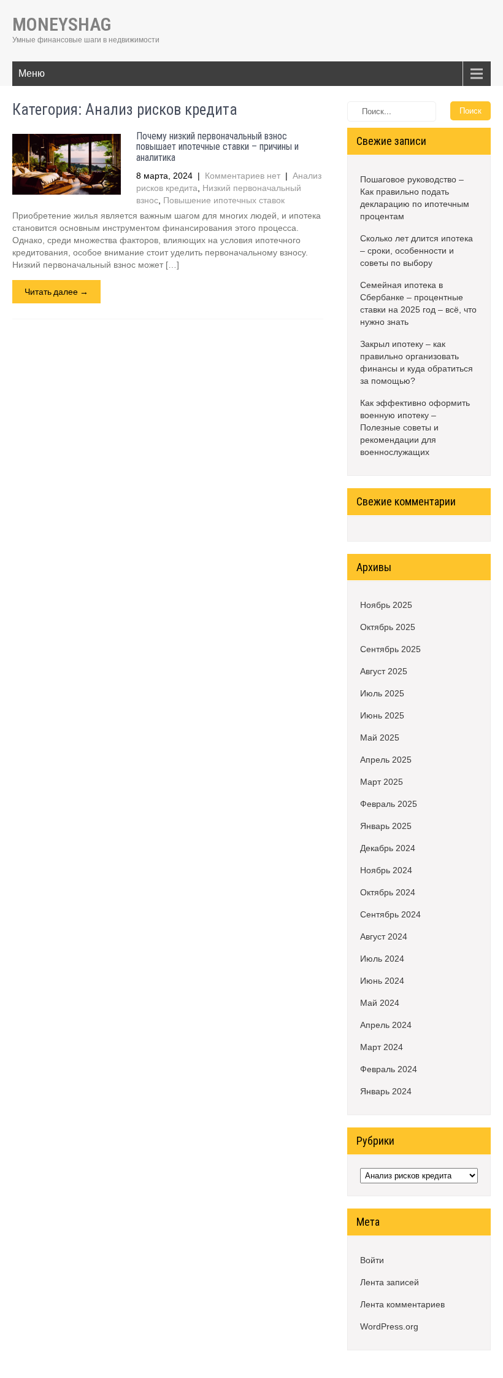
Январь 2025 (386, 826)
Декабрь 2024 (387, 848)
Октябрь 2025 (387, 627)
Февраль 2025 (388, 804)
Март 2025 (381, 782)
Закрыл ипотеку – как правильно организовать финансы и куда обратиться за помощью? (416, 362)
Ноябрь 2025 (386, 605)
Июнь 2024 (382, 981)
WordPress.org (389, 1326)
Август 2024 (383, 936)
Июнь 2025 (382, 715)
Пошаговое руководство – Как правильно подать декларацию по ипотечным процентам (414, 197)
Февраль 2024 (388, 1069)
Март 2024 (381, 1047)
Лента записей (389, 1282)
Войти (372, 1260)
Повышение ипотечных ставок (224, 200)
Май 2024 (379, 1003)
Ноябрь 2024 (386, 870)
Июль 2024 (382, 958)
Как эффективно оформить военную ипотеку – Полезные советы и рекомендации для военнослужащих (415, 427)
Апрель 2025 (386, 760)
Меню (31, 73)
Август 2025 (383, 671)
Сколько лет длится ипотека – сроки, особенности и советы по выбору (416, 250)
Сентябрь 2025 (390, 649)
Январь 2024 (386, 1091)
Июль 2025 (382, 693)
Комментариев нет (242, 176)
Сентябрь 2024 (390, 914)
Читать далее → (56, 291)
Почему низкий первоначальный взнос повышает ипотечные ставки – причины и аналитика (217, 146)
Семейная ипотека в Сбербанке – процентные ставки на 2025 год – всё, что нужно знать (418, 303)
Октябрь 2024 (387, 892)
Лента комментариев (402, 1304)
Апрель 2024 (386, 1025)
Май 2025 (379, 737)
